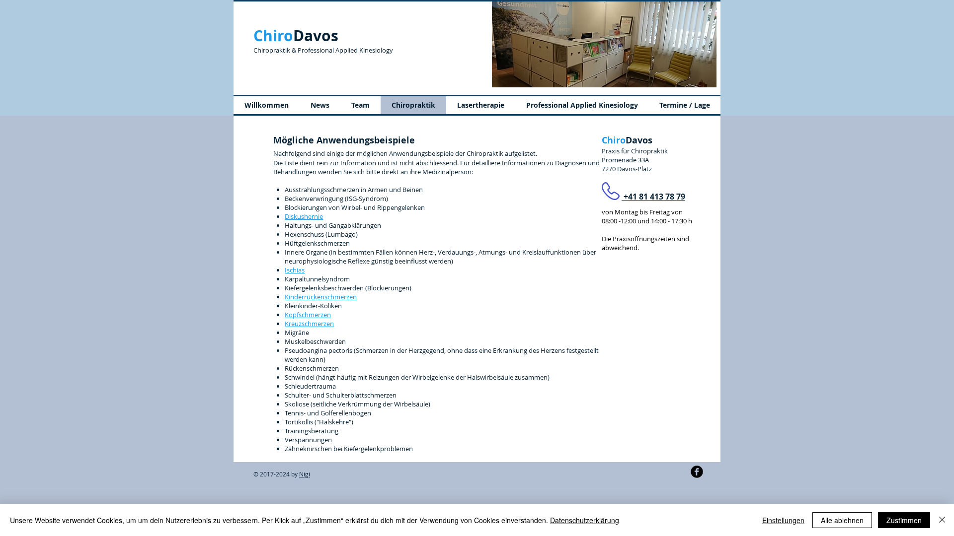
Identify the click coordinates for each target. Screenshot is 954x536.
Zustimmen (904, 520)
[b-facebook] (697, 472)
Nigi (304, 474)
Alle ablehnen (842, 520)
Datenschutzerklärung (584, 520)
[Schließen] (942, 520)
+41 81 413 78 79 (653, 196)
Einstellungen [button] (783, 520)
